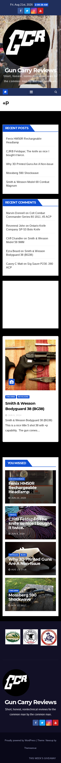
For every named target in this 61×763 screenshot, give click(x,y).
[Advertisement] (31, 304)
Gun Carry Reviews (30, 70)
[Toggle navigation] (31, 91)
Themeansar (30, 748)
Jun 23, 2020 (18, 498)
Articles (13, 555)
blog (23, 555)
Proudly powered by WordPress (20, 740)
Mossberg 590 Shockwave (22, 173)
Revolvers (23, 397)
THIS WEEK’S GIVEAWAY (42, 758)
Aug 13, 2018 (18, 569)
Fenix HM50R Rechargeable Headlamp (22, 487)
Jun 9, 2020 (18, 534)
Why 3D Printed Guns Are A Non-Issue (29, 164)
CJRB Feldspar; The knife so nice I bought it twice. (30, 523)
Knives (12, 515)
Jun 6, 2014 (15, 415)
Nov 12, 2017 (18, 605)
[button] (56, 91)
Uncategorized (16, 479)
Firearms (10, 397)
